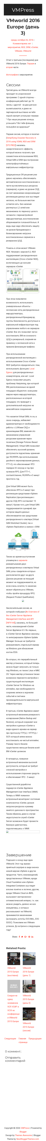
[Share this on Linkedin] (32, 937)
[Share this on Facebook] (19, 937)
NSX (23, 47)
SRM (28, 47)
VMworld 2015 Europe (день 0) (28, 999)
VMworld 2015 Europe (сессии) (28, 1027)
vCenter (34, 47)
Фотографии (12, 74)
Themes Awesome (23, 1135)
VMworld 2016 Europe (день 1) (28, 972)
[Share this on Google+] (26, 937)
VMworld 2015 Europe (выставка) (13, 972)
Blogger (23, 1132)
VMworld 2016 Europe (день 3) (23, 27)
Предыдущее (35, 1038)
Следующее (10, 1038)
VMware (18, 51)
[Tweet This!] (22, 937)
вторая (9, 67)
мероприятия (14, 47)
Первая (30, 63)
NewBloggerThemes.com (27, 1139)
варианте (23, 560)
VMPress (23, 10)
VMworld (27, 51)
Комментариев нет (22, 43)
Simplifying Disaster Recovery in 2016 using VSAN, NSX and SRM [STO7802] (21, 141)
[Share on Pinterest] (29, 937)
